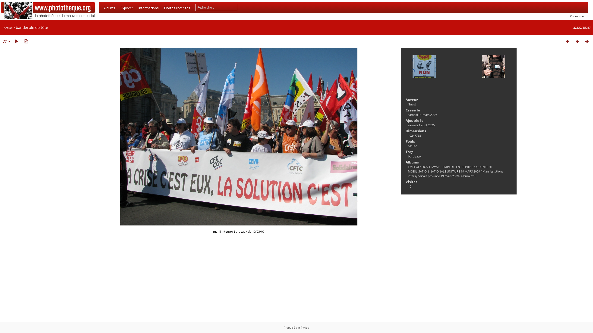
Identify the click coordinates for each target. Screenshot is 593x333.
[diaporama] (16, 41)
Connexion (577, 16)
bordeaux (414, 156)
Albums (109, 8)
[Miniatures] (567, 41)
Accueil (8, 28)
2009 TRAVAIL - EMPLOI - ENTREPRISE (447, 167)
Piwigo (305, 328)
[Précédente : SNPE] (577, 41)
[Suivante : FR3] (587, 41)
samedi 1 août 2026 (421, 125)
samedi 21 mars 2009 (422, 115)
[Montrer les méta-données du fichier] (26, 41)
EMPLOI (413, 167)
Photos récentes (177, 8)
